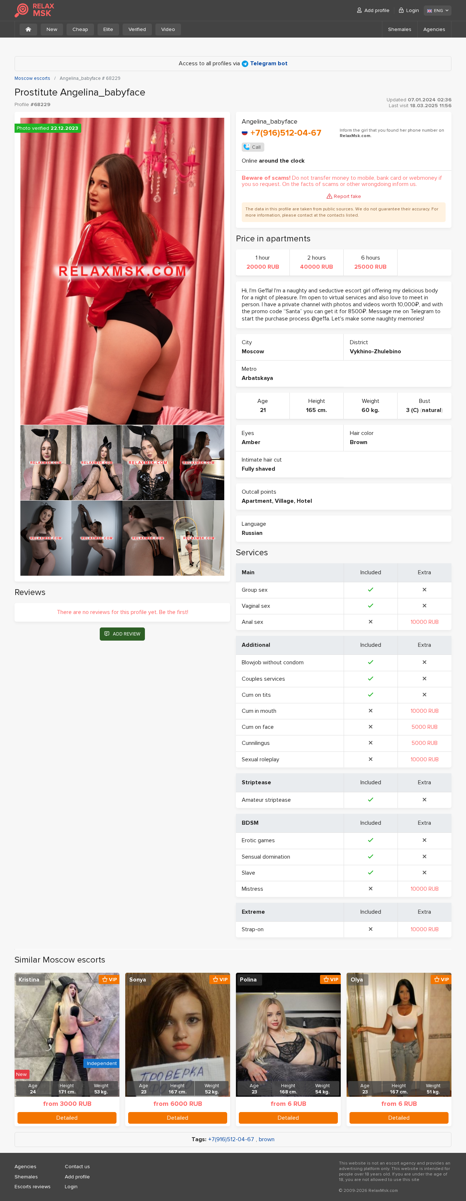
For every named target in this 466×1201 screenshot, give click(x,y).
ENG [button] (438, 10)
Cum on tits (256, 695)
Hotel (304, 501)
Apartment (257, 501)
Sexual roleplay (260, 759)
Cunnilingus (256, 743)
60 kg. (370, 410)
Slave (248, 873)
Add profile (377, 10)
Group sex (255, 590)
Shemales (399, 29)
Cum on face (258, 727)
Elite (108, 29)
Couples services (263, 679)
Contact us (77, 1166)
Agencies (434, 29)
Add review (126, 634)
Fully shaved (258, 469)
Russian (252, 533)
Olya (357, 979)
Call (256, 147)
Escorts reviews (33, 1186)
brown (267, 1139)
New (52, 29)
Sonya (137, 979)
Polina (248, 979)
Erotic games (258, 840)
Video (168, 29)
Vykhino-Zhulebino (375, 351)
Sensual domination (266, 856)
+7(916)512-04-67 (285, 133)
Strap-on (253, 929)
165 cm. (316, 410)
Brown (358, 442)
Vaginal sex (256, 606)
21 (263, 410)
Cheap (80, 29)
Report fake (347, 196)
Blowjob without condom (273, 662)
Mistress (252, 889)
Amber (251, 442)
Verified (137, 29)
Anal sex (252, 622)
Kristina (29, 979)
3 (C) (412, 410)
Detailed (67, 1118)
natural (431, 410)
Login (412, 10)
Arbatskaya (257, 378)
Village (284, 501)
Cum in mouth (259, 711)
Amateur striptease (266, 800)
